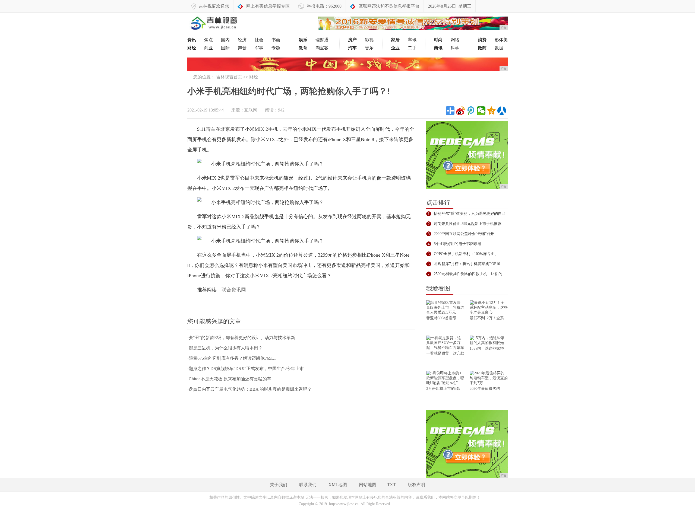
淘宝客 (321, 48)
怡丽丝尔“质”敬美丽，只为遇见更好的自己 (470, 214)
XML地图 (337, 484)
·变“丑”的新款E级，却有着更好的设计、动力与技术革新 (241, 337)
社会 (259, 39)
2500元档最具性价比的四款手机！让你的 (468, 274)
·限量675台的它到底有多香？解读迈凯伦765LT (231, 358)
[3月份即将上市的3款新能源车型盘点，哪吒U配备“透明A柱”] (445, 378)
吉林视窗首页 (229, 77)
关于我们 (278, 484)
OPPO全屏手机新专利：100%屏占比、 (466, 254)
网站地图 (367, 484)
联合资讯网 (234, 289)
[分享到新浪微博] (460, 110)
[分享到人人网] (501, 110)
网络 (455, 39)
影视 (369, 39)
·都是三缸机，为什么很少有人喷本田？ (225, 348)
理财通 (321, 39)
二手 (412, 48)
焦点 (208, 39)
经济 (242, 39)
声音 (242, 48)
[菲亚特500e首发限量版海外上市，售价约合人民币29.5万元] (445, 308)
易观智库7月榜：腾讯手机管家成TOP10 (467, 264)
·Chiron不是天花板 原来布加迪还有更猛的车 (229, 379)
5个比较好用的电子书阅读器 (457, 244)
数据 (499, 48)
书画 (275, 39)
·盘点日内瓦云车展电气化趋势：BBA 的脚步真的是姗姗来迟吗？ (249, 389)
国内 (225, 39)
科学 (455, 48)
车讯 (412, 39)
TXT (391, 484)
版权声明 (416, 484)
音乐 (369, 48)
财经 (253, 77)
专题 (275, 48)
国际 (225, 48)
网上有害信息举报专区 (268, 6)
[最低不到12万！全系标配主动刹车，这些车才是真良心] (489, 308)
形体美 (501, 39)
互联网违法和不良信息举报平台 (389, 6)
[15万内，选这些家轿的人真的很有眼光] (489, 341)
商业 (208, 48)
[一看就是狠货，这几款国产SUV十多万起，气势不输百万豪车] (445, 343)
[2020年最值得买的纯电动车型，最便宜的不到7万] (489, 378)
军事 (259, 48)
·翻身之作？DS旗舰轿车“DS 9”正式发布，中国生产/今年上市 (245, 368)
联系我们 (308, 484)
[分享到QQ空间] (491, 110)
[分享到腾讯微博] (470, 110)
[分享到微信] (481, 110)
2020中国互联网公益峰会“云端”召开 (464, 234)
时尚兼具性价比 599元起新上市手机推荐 (467, 224)
